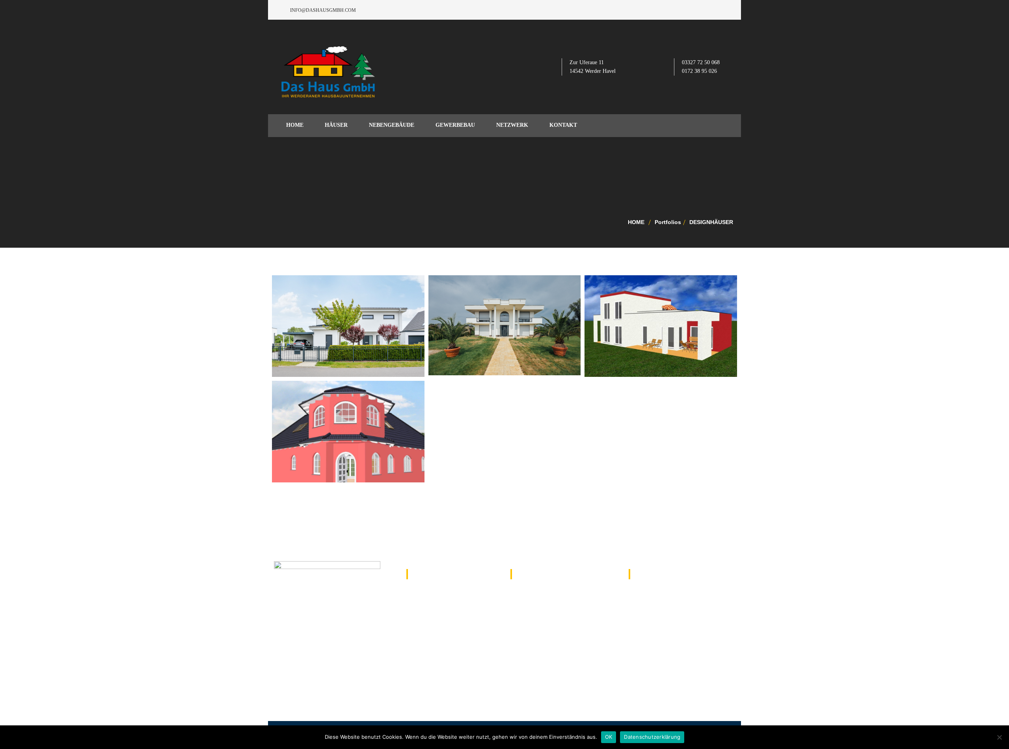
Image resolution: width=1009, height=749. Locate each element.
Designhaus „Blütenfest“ (351, 308)
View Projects (314, 341)
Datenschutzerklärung (652, 737)
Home (636, 222)
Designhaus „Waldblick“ (349, 413)
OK (608, 737)
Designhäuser (711, 222)
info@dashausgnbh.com (672, 591)
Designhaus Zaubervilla (506, 308)
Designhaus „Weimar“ (654, 308)
